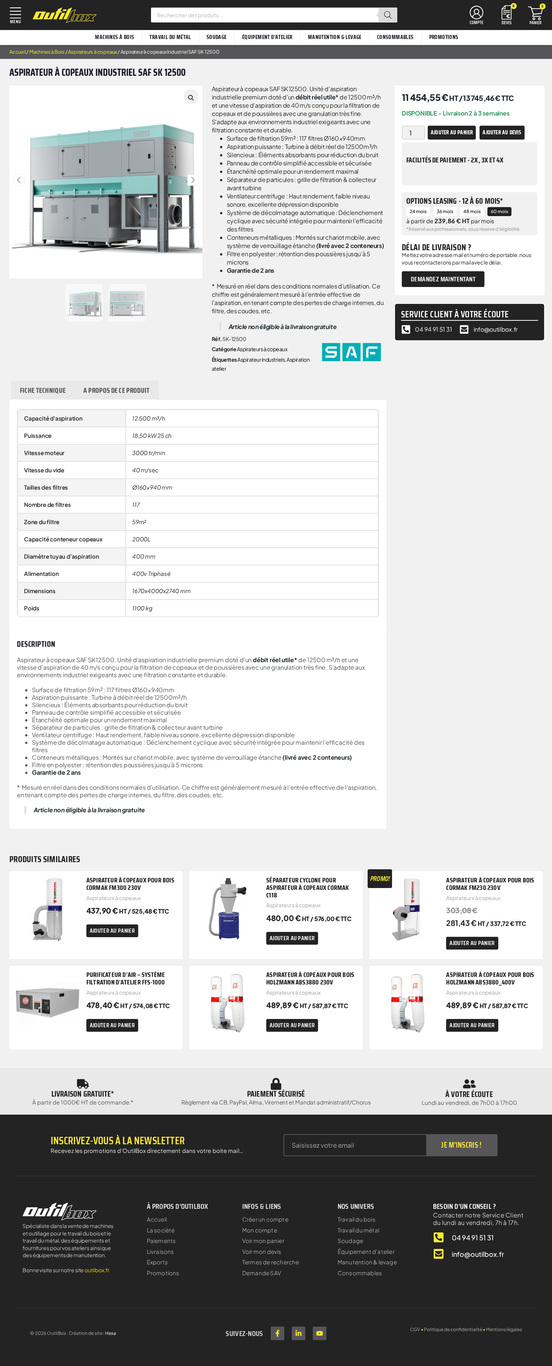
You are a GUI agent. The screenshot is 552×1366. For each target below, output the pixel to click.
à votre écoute (469, 1094)
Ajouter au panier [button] (112, 930)
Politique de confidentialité (453, 1329)
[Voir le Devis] (506, 14)
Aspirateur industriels (261, 359)
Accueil (17, 52)
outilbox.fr (96, 1270)
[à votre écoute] (469, 1083)
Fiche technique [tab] (43, 390)
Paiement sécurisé (276, 1094)
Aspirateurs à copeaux (92, 52)
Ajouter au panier (452, 132)
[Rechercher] (388, 15)
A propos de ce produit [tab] (116, 390)
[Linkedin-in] (298, 1333)
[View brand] (351, 351)
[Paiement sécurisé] (276, 1084)
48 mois (472, 211)
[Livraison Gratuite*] (83, 1084)
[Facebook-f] (277, 1333)
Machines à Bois (47, 52)
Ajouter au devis (502, 132)
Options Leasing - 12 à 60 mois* (454, 201)
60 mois (499, 211)
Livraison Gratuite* (83, 1094)
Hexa (110, 1333)
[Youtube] (319, 1333)
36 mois (445, 211)
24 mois (418, 211)
